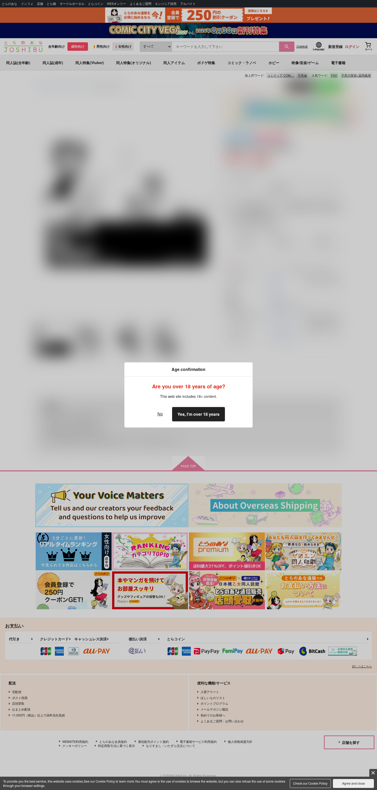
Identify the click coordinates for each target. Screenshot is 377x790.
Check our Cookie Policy (310, 783)
